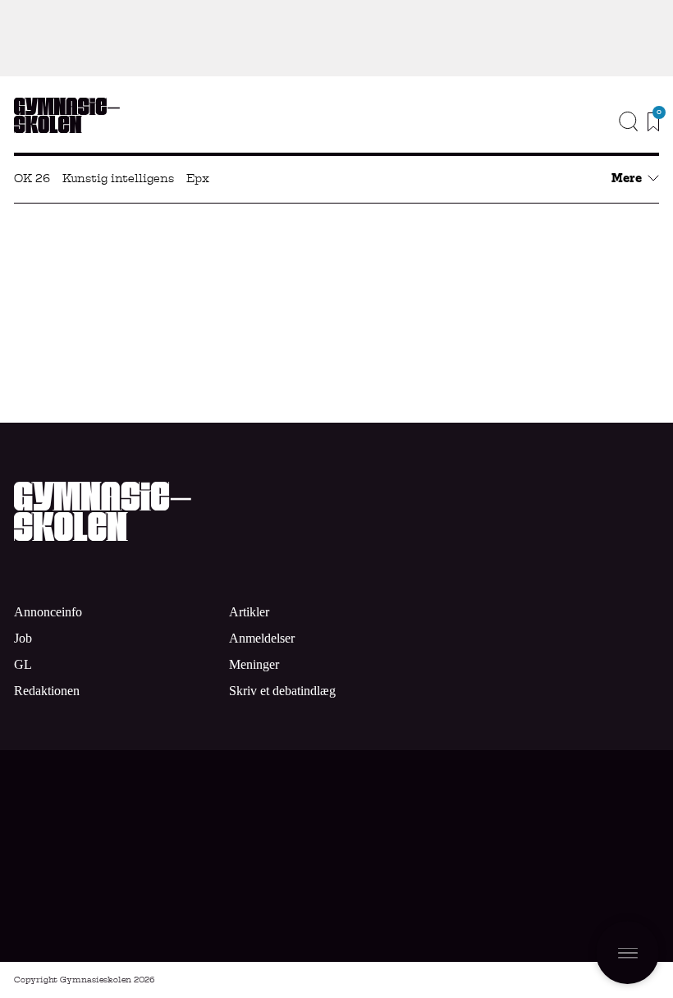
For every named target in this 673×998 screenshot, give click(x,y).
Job (638, 125)
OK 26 (32, 178)
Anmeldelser (262, 638)
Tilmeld (546, 891)
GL (23, 664)
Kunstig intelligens (118, 178)
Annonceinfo (597, 150)
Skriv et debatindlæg (282, 691)
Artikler (249, 612)
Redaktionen (47, 691)
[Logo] (67, 115)
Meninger (254, 664)
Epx (197, 178)
